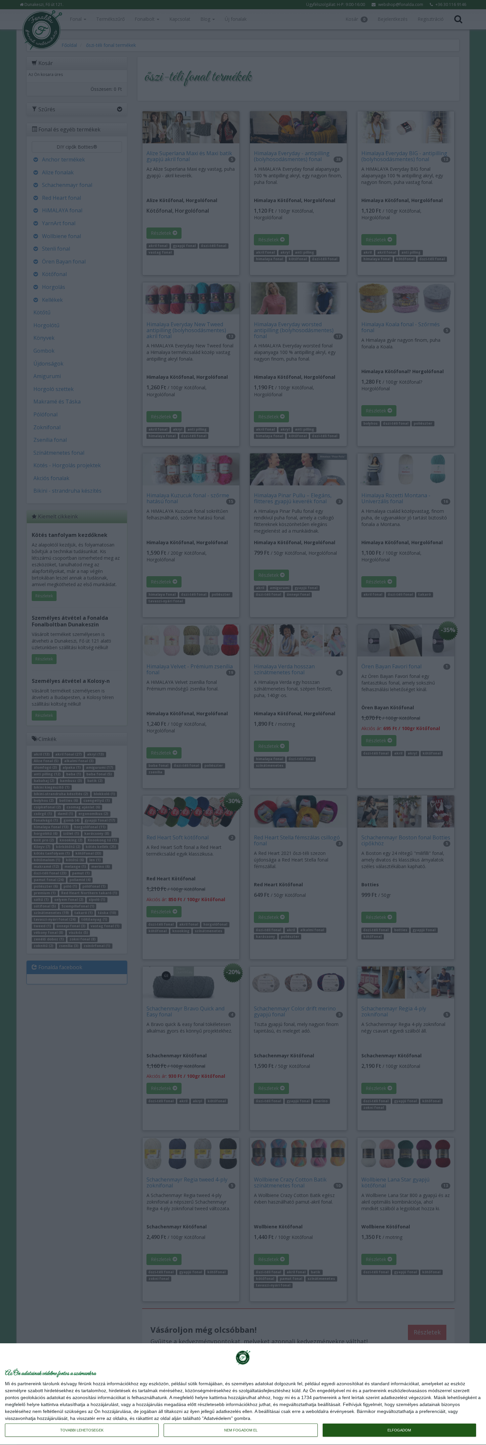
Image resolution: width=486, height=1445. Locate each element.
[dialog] (243, 1394)
